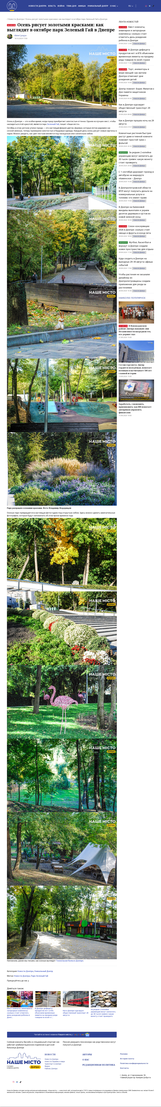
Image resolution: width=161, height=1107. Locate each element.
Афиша (82, 6)
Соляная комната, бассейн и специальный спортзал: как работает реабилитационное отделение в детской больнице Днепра (33, 1045)
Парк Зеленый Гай (39, 976)
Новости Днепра (37, 6)
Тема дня (71, 6)
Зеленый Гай (53, 124)
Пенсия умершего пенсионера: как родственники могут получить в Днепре (89, 1043)
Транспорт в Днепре (53, 1064)
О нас (113, 6)
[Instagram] (146, 6)
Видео (47, 1066)
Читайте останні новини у (59, 1034)
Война (61, 6)
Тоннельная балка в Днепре (69, 960)
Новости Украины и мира (55, 1061)
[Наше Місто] (12, 6)
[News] (150, 6)
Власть (52, 6)
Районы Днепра (51, 1068)
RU (129, 6)
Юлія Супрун (20, 35)
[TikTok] (153, 6)
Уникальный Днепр (98, 6)
